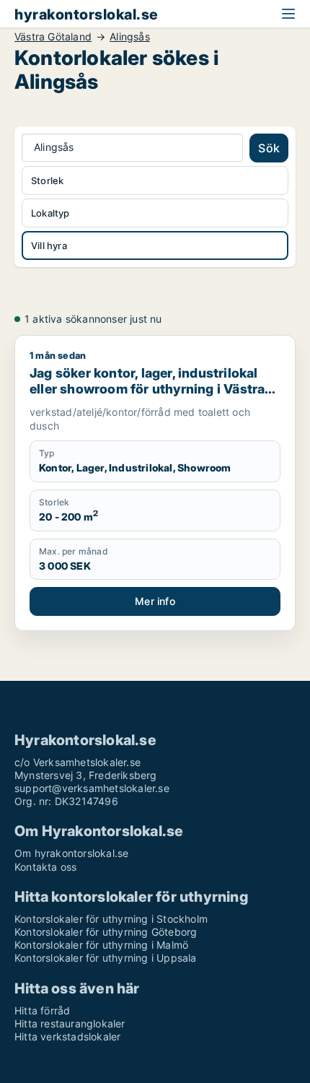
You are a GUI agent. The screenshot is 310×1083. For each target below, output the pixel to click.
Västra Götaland (53, 37)
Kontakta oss (45, 867)
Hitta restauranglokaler (69, 1023)
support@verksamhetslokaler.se (91, 788)
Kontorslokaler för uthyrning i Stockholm (111, 919)
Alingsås (130, 37)
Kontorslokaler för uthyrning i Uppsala (105, 958)
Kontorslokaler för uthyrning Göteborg (105, 932)
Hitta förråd (42, 1010)
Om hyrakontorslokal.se (71, 853)
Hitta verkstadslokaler (67, 1036)
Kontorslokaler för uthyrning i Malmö (101, 945)
